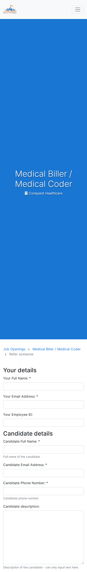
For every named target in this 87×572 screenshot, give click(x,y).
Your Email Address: (20, 396)
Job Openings (14, 349)
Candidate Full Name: (21, 441)
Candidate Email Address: (25, 465)
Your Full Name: (17, 378)
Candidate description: (21, 506)
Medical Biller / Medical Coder (57, 349)
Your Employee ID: (18, 414)
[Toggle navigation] (78, 9)
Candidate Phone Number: (25, 483)
